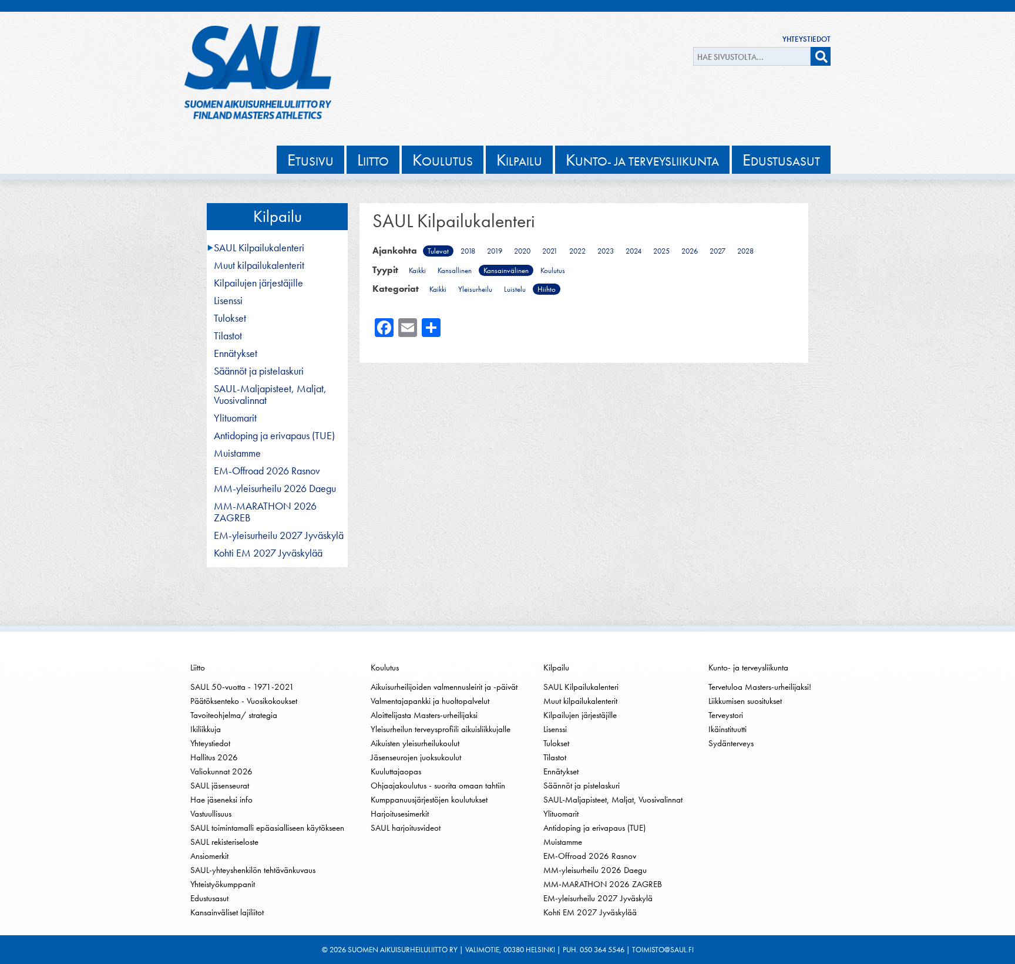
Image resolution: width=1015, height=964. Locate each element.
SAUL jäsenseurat (219, 785)
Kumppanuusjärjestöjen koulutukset (429, 799)
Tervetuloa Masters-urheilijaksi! (759, 687)
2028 (745, 251)
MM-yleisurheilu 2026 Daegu (275, 488)
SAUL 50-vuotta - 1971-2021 (242, 687)
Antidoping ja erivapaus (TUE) (274, 435)
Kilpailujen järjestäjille (258, 283)
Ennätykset (235, 353)
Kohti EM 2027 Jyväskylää (268, 553)
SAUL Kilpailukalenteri (259, 248)
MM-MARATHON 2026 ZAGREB (265, 512)
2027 (717, 251)
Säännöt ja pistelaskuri (259, 371)
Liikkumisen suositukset (745, 701)
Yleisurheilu (475, 289)
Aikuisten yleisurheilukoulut (415, 743)
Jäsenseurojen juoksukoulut (416, 757)
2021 (549, 251)
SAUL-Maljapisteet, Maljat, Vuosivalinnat (270, 394)
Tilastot (228, 336)
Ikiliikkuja (205, 729)
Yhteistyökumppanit (222, 884)
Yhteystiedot (806, 39)
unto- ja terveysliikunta (642, 160)
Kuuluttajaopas (396, 771)
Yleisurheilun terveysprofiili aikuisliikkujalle (440, 729)
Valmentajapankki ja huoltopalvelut (430, 701)
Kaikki (417, 270)
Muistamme (237, 453)
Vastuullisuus (210, 814)
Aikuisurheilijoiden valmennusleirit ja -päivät (444, 687)
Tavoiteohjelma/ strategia (233, 715)
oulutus (442, 160)
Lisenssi (228, 300)
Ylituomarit (235, 418)
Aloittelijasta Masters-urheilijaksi (424, 715)
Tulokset (230, 318)
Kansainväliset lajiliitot (227, 912)
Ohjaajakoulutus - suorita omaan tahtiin (438, 785)
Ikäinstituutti (727, 729)
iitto (373, 160)
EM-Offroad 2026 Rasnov (267, 471)
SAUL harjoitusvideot (406, 828)
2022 (577, 251)
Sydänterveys (731, 743)
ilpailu (519, 160)
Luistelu (515, 289)
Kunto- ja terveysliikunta (748, 667)
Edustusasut (209, 898)
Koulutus (552, 270)
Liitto (197, 667)
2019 (494, 251)
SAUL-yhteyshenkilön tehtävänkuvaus (252, 870)
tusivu (310, 160)
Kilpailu (277, 216)
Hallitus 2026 (214, 757)
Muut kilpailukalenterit (259, 265)
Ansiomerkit (209, 856)
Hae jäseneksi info (221, 799)
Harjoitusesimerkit (400, 814)
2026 (689, 251)
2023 (605, 251)
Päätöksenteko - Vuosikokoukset (243, 701)
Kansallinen (455, 270)
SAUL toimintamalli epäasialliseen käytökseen (267, 828)
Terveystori (725, 715)
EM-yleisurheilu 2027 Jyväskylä (279, 535)
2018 (468, 251)
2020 (522, 251)
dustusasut (781, 160)
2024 (633, 251)
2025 (661, 251)
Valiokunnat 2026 (221, 771)
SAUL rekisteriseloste (224, 842)
